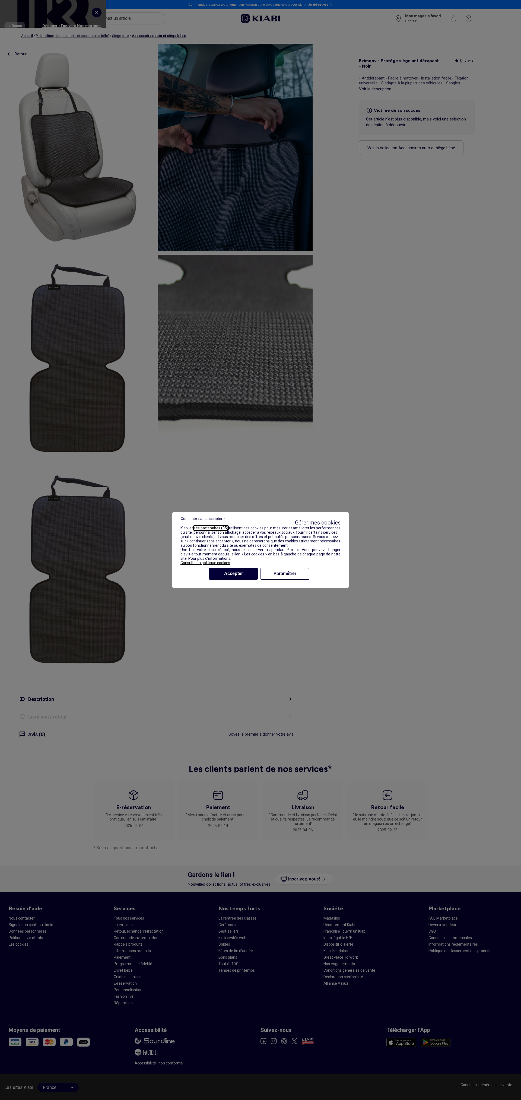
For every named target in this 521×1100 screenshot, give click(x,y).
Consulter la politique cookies (205, 563)
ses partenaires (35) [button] (211, 528)
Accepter (233, 573)
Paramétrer (285, 573)
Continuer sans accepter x (202, 518)
